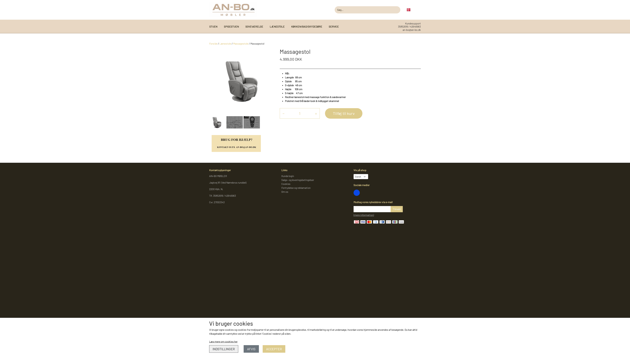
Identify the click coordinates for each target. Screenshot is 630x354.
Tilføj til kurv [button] (344, 113)
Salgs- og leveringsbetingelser (297, 179)
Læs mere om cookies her (223, 341)
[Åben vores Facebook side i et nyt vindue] (357, 193)
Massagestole (240, 43)
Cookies (285, 183)
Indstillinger (224, 349)
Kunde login (287, 175)
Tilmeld (397, 209)
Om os (284, 191)
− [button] (283, 113)
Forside (213, 43)
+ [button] (316, 113)
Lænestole (225, 43)
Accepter (274, 349)
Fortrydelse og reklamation (296, 187)
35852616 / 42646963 (409, 26)
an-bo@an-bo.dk (412, 29)
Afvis (251, 349)
